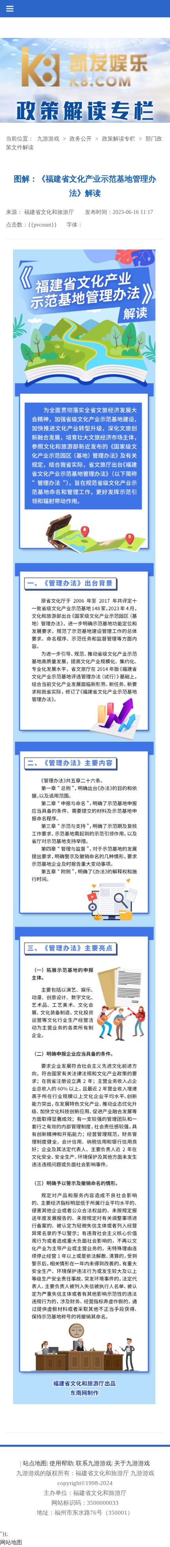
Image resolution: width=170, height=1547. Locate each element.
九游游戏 (48, 139)
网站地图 (11, 1542)
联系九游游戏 (93, 1463)
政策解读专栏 (118, 139)
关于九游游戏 (132, 1463)
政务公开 (81, 139)
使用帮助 (61, 1463)
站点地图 (35, 1463)
